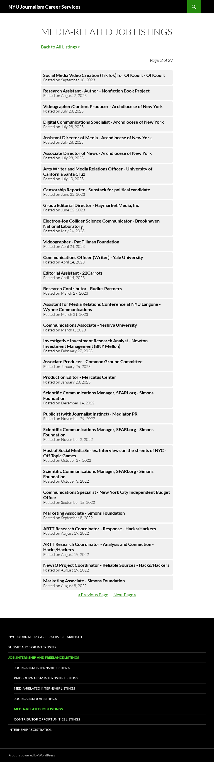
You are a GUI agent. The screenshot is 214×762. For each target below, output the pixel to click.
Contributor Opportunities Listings (47, 719)
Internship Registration (30, 729)
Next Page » (124, 594)
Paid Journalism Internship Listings (46, 678)
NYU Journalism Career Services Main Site (45, 637)
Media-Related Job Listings (38, 709)
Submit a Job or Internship (32, 647)
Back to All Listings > (60, 46)
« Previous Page (93, 594)
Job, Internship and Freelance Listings (43, 657)
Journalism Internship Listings (42, 668)
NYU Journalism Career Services (44, 7)
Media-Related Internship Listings (44, 688)
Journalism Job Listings (35, 699)
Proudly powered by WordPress (31, 755)
